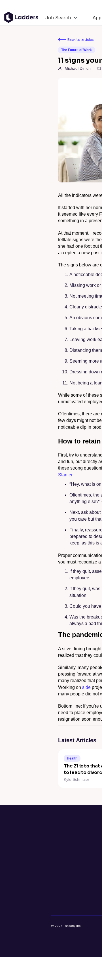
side (86, 687)
